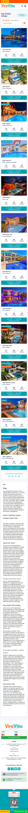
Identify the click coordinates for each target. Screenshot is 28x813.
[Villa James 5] (14, 149)
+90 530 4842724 (14, 751)
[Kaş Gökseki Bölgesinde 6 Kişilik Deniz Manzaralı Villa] (14, 371)
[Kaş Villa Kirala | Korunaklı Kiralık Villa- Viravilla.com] (14, 112)
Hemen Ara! (6, 811)
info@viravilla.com (14, 755)
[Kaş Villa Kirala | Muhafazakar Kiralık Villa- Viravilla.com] (14, 75)
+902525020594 (14, 749)
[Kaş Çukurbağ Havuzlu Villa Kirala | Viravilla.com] (14, 408)
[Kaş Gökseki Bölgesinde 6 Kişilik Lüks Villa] (14, 334)
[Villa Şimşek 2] (14, 297)
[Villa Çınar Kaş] (14, 223)
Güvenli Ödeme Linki (14, 737)
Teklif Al (6, 1)
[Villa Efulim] (14, 186)
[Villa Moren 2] (14, 260)
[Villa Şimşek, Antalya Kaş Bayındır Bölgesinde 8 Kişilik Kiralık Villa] (14, 38)
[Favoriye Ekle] (24, 45)
